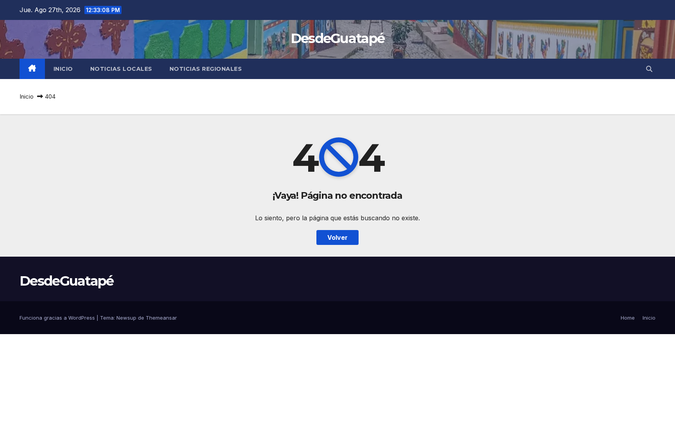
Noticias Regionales (206, 68)
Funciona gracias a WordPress (58, 318)
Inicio (63, 68)
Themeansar (161, 318)
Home (628, 318)
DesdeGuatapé (338, 38)
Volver (337, 237)
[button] (649, 69)
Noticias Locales (121, 68)
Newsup (126, 318)
